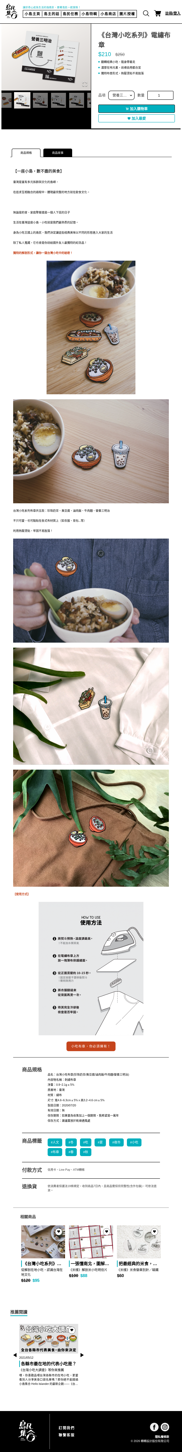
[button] (46, 57)
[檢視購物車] (157, 13)
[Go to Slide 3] (40, 100)
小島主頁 (32, 14)
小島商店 (108, 14)
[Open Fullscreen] (85, 84)
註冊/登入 (173, 13)
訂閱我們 (67, 1428)
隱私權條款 (162, 1436)
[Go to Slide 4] (58, 100)
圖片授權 (127, 14)
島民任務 (70, 14)
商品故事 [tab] (57, 152)
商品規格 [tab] (26, 152)
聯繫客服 (67, 1435)
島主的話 (52, 14)
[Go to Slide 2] (22, 100)
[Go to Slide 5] (76, 100)
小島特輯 (89, 14)
